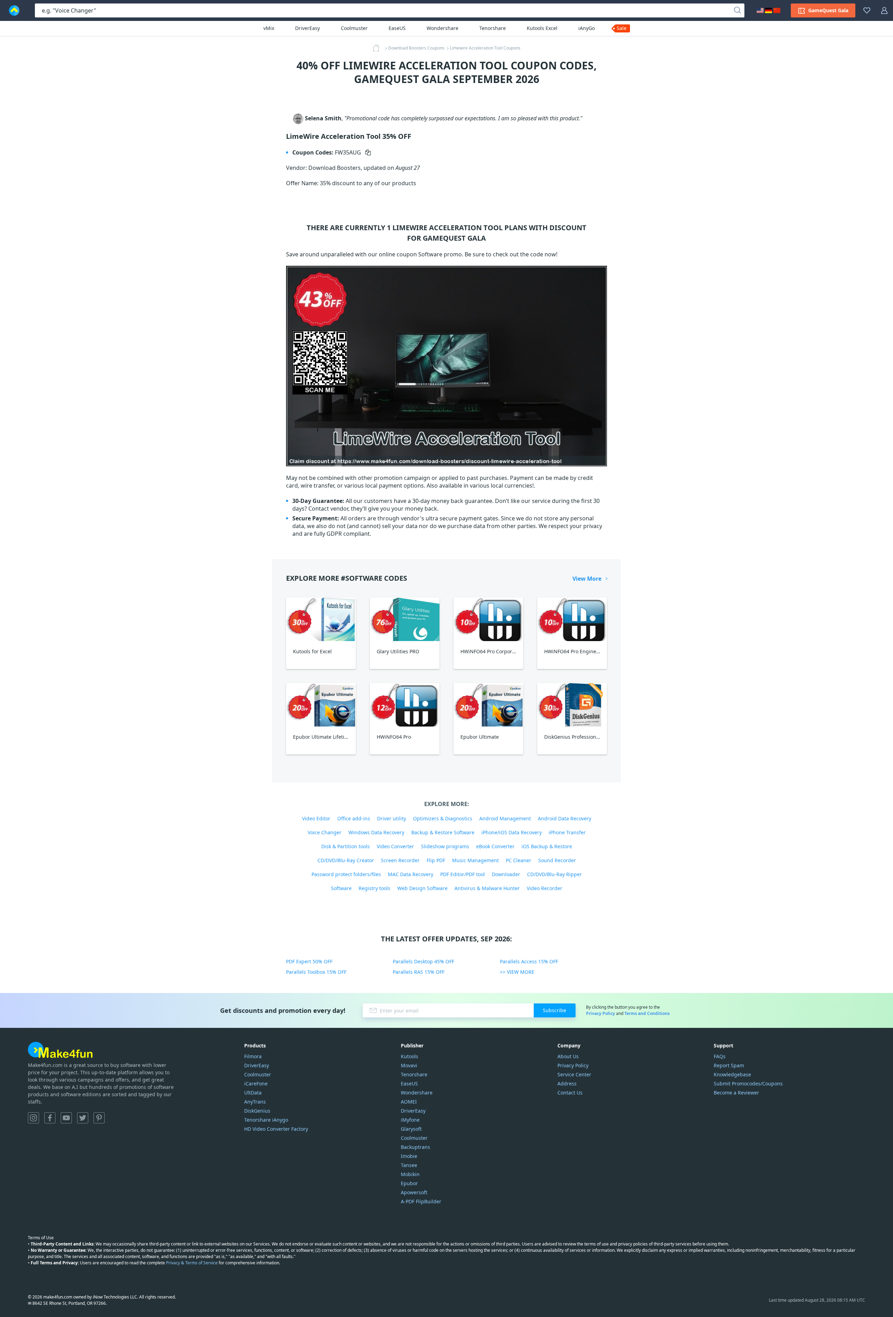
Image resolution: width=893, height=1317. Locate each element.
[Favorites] (867, 10)
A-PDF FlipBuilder (421, 1201)
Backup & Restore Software (442, 832)
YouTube (66, 1117)
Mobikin (410, 1174)
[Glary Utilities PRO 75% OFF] (405, 619)
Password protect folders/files (346, 874)
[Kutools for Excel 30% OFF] (321, 619)
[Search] (737, 10)
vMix (268, 28)
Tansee (409, 1165)
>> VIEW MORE (517, 972)
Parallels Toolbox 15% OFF (316, 972)
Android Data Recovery (564, 818)
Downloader (506, 874)
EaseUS (397, 28)
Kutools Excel (542, 28)
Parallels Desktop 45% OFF (423, 961)
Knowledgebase (732, 1074)
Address (567, 1083)
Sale (621, 28)
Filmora (253, 1056)
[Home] (378, 48)
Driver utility (391, 818)
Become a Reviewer (736, 1092)
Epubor (409, 1183)
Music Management (475, 860)
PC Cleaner (518, 860)
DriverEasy (307, 28)
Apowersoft (414, 1192)
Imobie (409, 1156)
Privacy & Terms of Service (192, 1263)
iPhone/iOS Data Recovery (511, 832)
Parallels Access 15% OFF (529, 961)
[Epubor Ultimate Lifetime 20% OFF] (321, 705)
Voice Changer (325, 832)
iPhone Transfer (567, 832)
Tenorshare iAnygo (266, 1119)
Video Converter (395, 846)
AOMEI (409, 1101)
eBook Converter (495, 846)
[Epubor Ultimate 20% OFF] (488, 705)
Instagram (33, 1117)
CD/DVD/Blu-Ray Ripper (554, 874)
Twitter (82, 1117)
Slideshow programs (445, 846)
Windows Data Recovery (376, 832)
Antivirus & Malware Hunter (487, 888)
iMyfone (410, 1119)
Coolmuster (354, 28)
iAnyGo (586, 28)
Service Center (574, 1074)
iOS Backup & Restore (546, 846)
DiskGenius (257, 1110)
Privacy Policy (600, 1013)
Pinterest (99, 1117)
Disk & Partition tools (345, 846)
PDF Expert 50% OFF (309, 961)
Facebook (49, 1117)
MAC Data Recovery (410, 874)
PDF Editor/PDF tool (462, 874)
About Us (568, 1056)
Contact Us (570, 1092)
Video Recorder (544, 888)
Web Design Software (422, 888)
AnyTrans (255, 1101)
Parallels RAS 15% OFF (418, 972)
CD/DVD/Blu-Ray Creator (345, 860)
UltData (253, 1092)
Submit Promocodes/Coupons (748, 1083)
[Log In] (884, 10)
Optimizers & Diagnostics (442, 818)
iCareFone (256, 1083)
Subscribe (554, 1010)
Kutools (409, 1056)
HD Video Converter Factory (276, 1129)
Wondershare (442, 28)
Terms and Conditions (647, 1013)
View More (586, 578)
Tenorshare (492, 28)
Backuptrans (415, 1147)
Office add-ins (353, 818)
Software (341, 888)
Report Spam (729, 1065)
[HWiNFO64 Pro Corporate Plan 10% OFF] (488, 619)
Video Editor (316, 818)
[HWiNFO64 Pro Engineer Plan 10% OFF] (572, 619)
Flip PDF (436, 860)
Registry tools (374, 888)
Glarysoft (411, 1129)
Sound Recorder (557, 860)
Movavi (409, 1065)
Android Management (505, 818)
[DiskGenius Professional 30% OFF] (572, 705)
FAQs (720, 1056)
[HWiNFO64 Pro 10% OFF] (405, 705)
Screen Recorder (400, 860)
